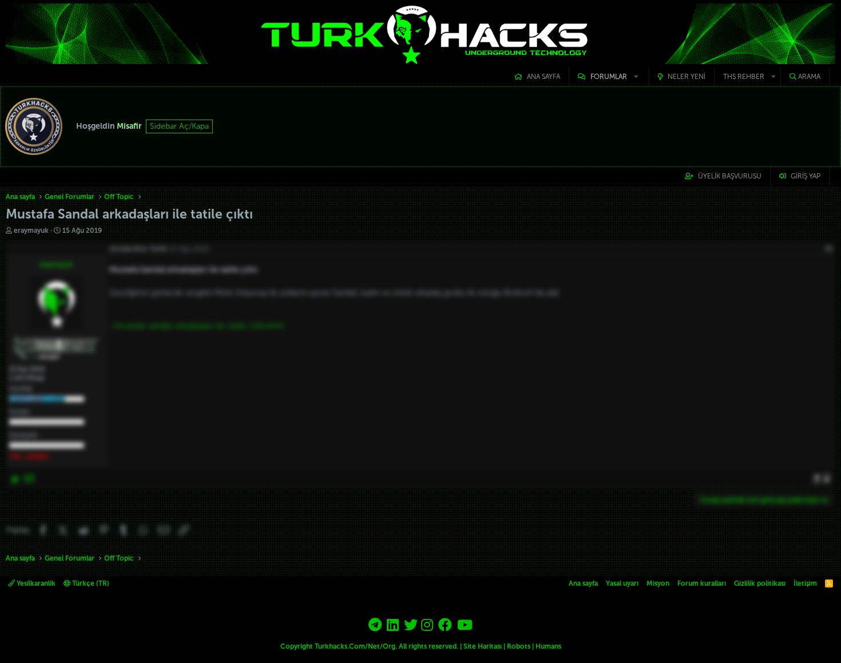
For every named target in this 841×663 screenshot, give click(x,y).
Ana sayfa (543, 77)
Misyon (657, 583)
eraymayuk (31, 231)
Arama (809, 77)
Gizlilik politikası (760, 583)
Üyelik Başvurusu (729, 176)
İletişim (805, 583)
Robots (518, 646)
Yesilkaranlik (35, 583)
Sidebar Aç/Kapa (179, 126)
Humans (548, 646)
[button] (609, 77)
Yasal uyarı (622, 583)
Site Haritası (482, 646)
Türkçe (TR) (89, 583)
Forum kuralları (701, 583)
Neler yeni (686, 77)
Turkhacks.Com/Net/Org (355, 646)
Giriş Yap (805, 176)
